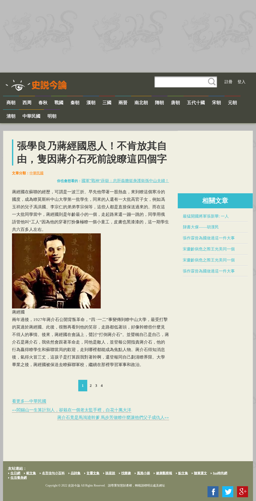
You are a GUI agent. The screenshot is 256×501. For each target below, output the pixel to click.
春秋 (43, 102)
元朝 (232, 102)
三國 (107, 102)
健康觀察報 (164, 473)
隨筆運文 (200, 473)
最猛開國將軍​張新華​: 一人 (206, 216)
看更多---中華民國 (29, 401)
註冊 (228, 82)
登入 (242, 82)
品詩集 (75, 473)
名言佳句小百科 (53, 473)
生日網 (15, 473)
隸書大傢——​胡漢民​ (201, 227)
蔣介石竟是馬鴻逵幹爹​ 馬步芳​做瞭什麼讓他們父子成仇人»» (113, 417)
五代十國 (196, 102)
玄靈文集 (93, 473)
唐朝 (175, 102)
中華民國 (31, 116)
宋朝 (216, 102)
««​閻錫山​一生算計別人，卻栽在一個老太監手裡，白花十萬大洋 (71, 410)
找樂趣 (126, 473)
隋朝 (159, 102)
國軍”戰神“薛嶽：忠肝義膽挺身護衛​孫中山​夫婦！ (125, 181)
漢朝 (91, 102)
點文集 (183, 473)
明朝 (52, 116)
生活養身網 (18, 477)
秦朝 (75, 102)
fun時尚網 (220, 473)
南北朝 (141, 102)
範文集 (31, 473)
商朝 (11, 102)
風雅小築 (143, 473)
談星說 (110, 473)
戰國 (59, 102)
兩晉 (123, 102)
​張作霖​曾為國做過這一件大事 (209, 238)
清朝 (11, 116)
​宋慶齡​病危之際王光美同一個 (209, 249)
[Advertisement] (128, 36)
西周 (27, 102)
